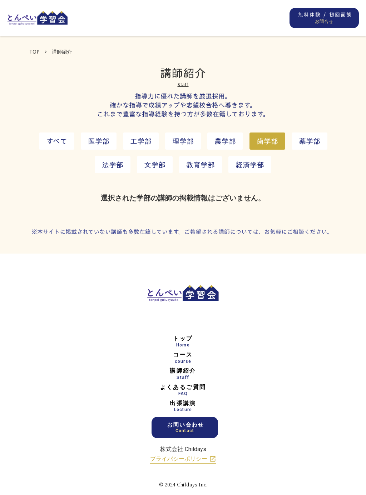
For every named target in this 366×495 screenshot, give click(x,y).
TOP (34, 51)
